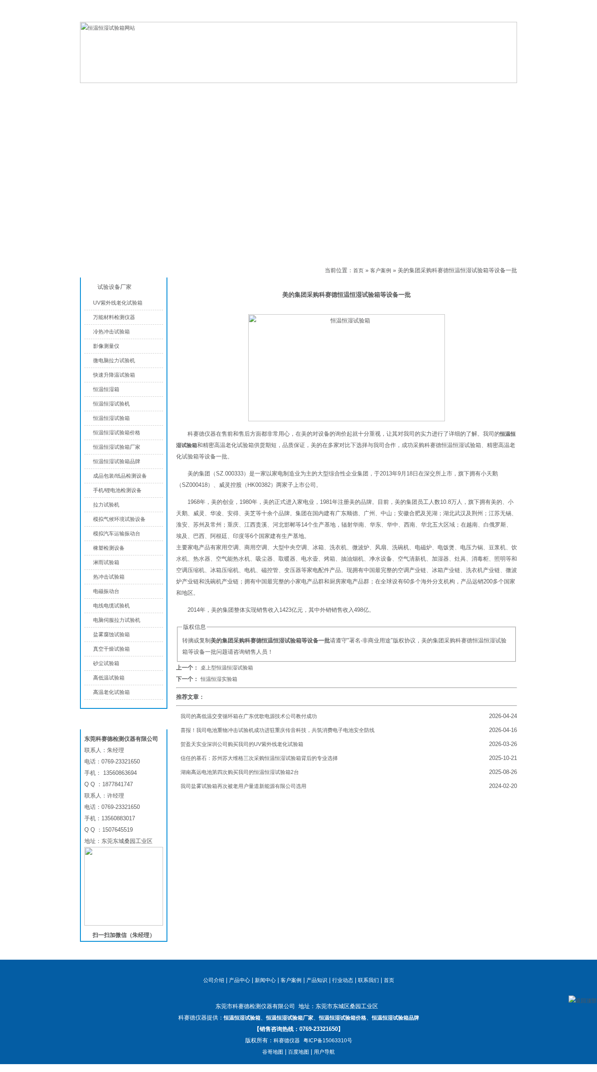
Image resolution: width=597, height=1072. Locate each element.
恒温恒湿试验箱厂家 (116, 447)
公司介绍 (255, 92)
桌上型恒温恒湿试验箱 (227, 668)
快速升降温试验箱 (114, 375)
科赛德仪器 (287, 1040)
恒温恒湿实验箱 (219, 679)
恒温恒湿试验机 (111, 404)
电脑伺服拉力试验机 (116, 620)
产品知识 (394, 92)
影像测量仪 (106, 346)
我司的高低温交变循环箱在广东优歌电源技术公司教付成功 (248, 716)
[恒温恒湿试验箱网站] (298, 81)
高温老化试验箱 (111, 692)
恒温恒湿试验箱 (473, 15)
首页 (358, 270)
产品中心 (185, 92)
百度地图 (298, 1052)
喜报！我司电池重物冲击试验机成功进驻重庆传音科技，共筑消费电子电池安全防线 (277, 730)
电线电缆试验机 (111, 606)
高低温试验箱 (109, 678)
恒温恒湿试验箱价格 (116, 433)
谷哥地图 (272, 1052)
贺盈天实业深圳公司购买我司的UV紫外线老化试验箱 (241, 744)
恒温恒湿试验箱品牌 (116, 461)
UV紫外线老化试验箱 (117, 303)
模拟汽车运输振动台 (116, 534)
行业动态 (342, 980)
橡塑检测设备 (109, 548)
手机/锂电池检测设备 (117, 490)
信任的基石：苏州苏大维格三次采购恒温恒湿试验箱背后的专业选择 (259, 758)
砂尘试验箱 (106, 663)
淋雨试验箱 (106, 562)
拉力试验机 (106, 505)
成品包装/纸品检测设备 (120, 476)
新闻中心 (265, 980)
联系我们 (506, 15)
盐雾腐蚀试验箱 (111, 634)
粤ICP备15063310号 (327, 1040)
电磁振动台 (106, 591)
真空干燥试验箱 (111, 649)
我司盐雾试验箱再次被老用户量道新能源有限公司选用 (243, 786)
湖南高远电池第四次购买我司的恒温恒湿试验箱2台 (239, 772)
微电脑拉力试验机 (114, 360)
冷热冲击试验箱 (111, 332)
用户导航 (324, 1052)
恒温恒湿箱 (106, 389)
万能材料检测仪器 (114, 317)
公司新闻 (324, 92)
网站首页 (115, 92)
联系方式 (464, 92)
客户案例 (206, 270)
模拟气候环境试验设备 (119, 519)
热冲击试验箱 (109, 577)
